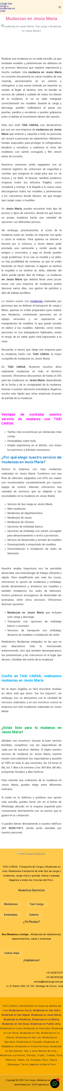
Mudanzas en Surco (20, 1010)
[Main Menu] (59, 7)
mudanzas (37, 301)
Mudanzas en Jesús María (46, 1014)
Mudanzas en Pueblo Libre (45, 1023)
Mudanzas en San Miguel (15, 1014)
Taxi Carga (36, 904)
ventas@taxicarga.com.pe (48, 981)
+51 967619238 (54, 977)
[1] (54, 1085)
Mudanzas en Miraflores (17, 1019)
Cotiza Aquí (11, 953)
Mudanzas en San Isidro (46, 1010)
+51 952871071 (54, 972)
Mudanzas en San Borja (15, 1023)
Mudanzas (11, 904)
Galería (34, 914)
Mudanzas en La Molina (45, 1019)
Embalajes (10, 914)
